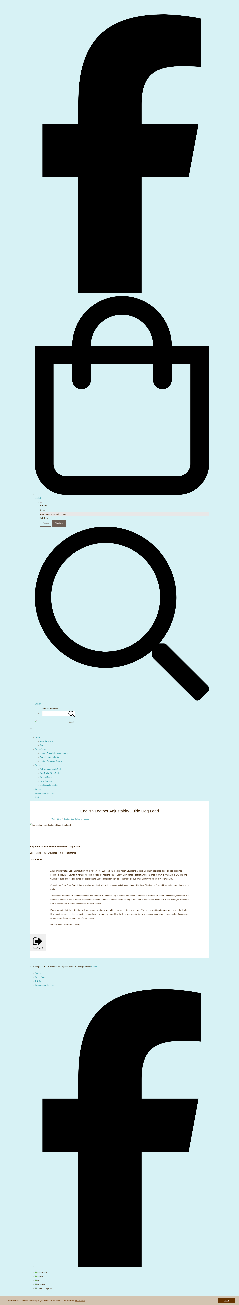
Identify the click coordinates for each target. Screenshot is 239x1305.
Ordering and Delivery (44, 793)
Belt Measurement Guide (51, 769)
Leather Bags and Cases (51, 761)
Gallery (38, 789)
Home (37, 737)
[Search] (71, 713)
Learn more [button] (80, 1300)
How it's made (46, 781)
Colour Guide (46, 777)
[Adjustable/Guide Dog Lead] (44, 833)
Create (94, 967)
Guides (38, 765)
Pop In (43, 745)
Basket (46, 523)
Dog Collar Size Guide (50, 773)
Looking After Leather (49, 785)
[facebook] (122, 292)
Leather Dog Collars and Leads (53, 753)
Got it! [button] (226, 1301)
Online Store (40, 749)
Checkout (59, 523)
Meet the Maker (46, 741)
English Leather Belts (49, 757)
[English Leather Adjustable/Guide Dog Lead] (34, 833)
